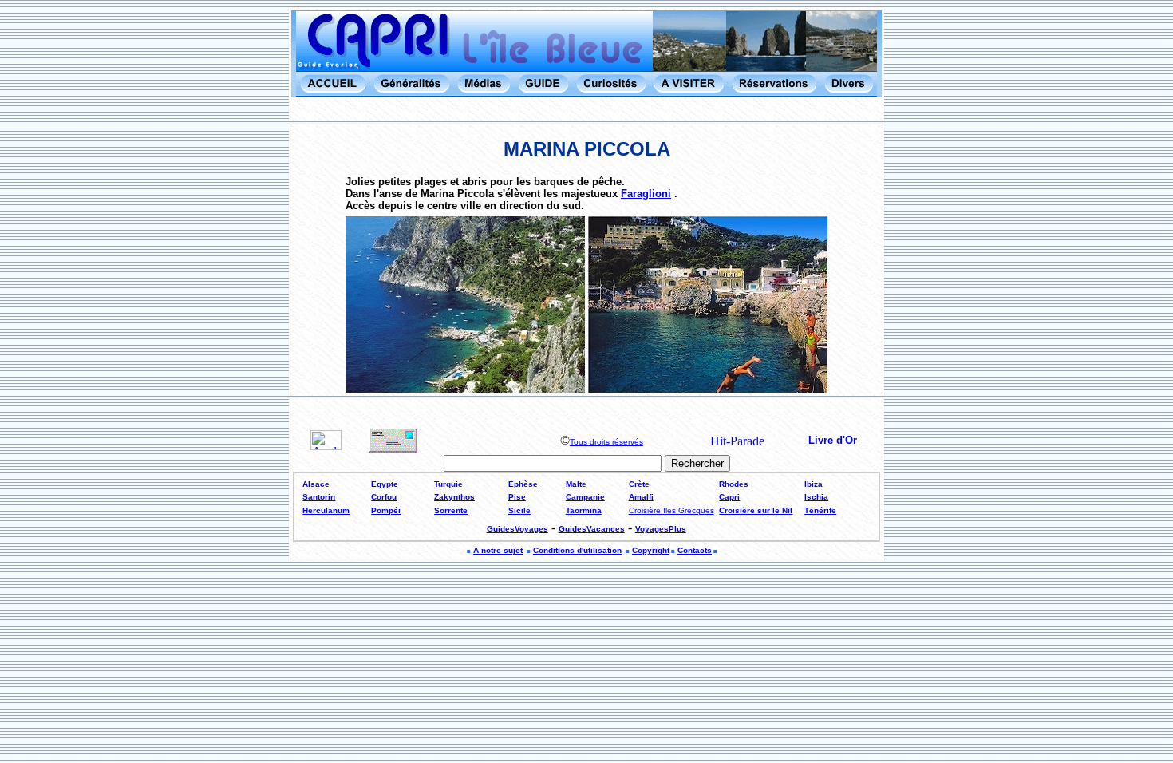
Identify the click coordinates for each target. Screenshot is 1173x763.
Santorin (318, 496)
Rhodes (733, 484)
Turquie (448, 484)
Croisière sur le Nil (755, 510)
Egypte (384, 484)
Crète (639, 484)
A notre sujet (498, 550)
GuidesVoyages (517, 528)
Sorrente (451, 510)
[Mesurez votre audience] (326, 446)
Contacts (694, 550)
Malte (576, 484)
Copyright (650, 550)
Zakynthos (454, 496)
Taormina (584, 510)
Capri (729, 496)
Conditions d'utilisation (577, 550)
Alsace (316, 484)
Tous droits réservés (606, 441)
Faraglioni (646, 194)
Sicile (519, 510)
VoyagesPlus (660, 528)
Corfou (384, 496)
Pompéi (386, 510)
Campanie (585, 496)
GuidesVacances (592, 528)
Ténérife (820, 510)
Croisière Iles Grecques (671, 510)
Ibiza (813, 484)
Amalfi (641, 496)
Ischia (816, 496)
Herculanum (326, 510)
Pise (517, 496)
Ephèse (523, 484)
